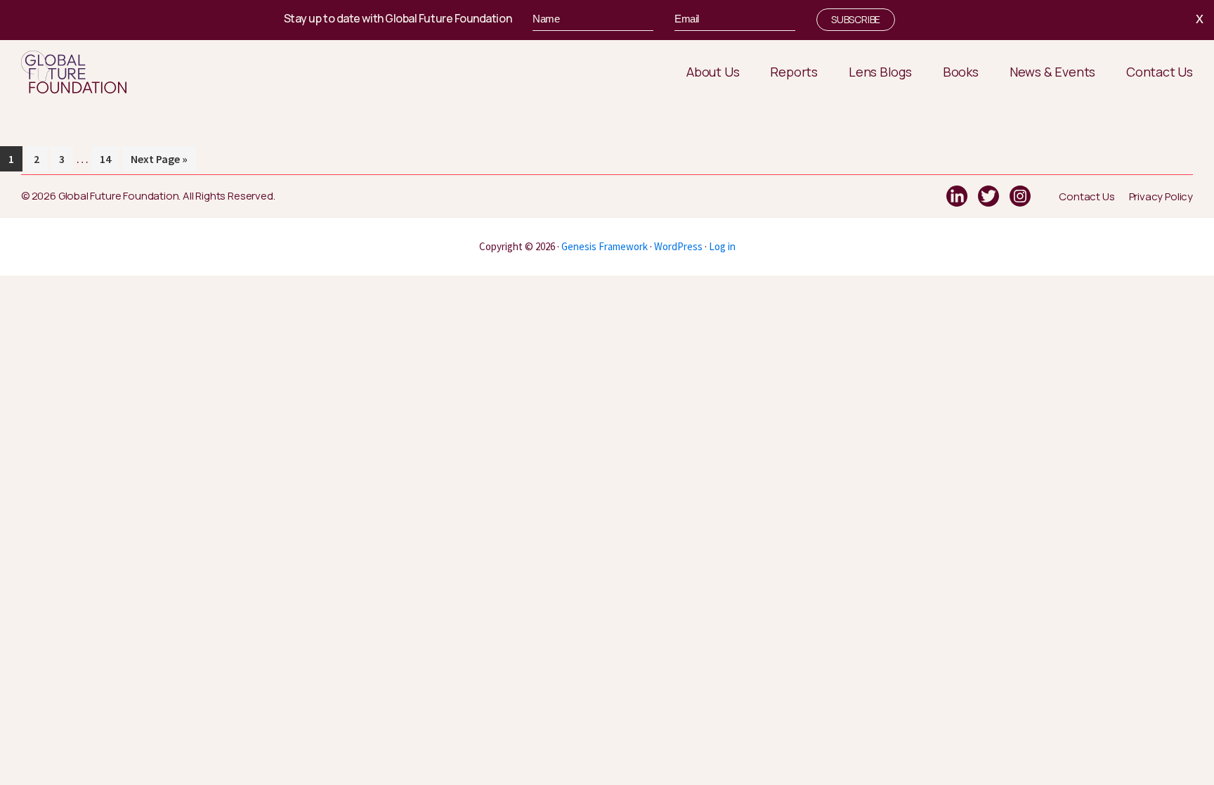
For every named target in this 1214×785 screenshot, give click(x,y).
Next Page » (159, 161)
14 (109, 159)
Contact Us (1086, 196)
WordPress (678, 246)
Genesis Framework (604, 246)
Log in (722, 246)
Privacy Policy (1161, 196)
